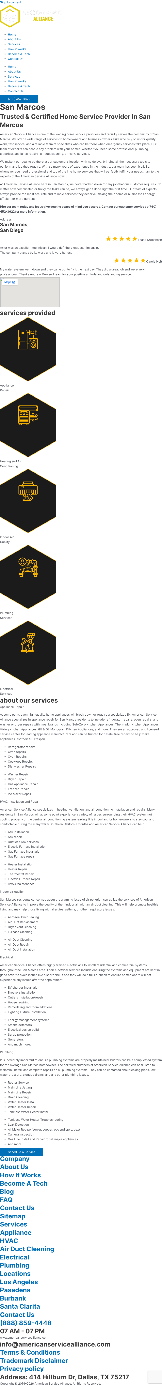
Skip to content (10, 2)
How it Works (17, 49)
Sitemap (12, 1216)
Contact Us (15, 59)
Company (15, 1159)
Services (14, 44)
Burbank (13, 1298)
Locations (15, 1273)
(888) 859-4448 (26, 1323)
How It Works (20, 1175)
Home (12, 34)
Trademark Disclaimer (34, 1360)
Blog (7, 1191)
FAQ (6, 1200)
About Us (14, 39)
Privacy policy (22, 1369)
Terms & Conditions (30, 1352)
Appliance (15, 1232)
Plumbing (14, 1265)
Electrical (14, 1257)
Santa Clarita (20, 1306)
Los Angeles (19, 1282)
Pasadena (15, 1290)
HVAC (9, 1241)
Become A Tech (19, 54)
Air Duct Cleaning (27, 1249)
